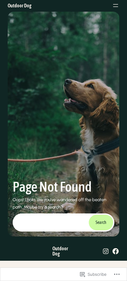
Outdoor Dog (19, 5)
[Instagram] (105, 251)
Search (101, 222)
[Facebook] (115, 251)
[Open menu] (115, 5)
